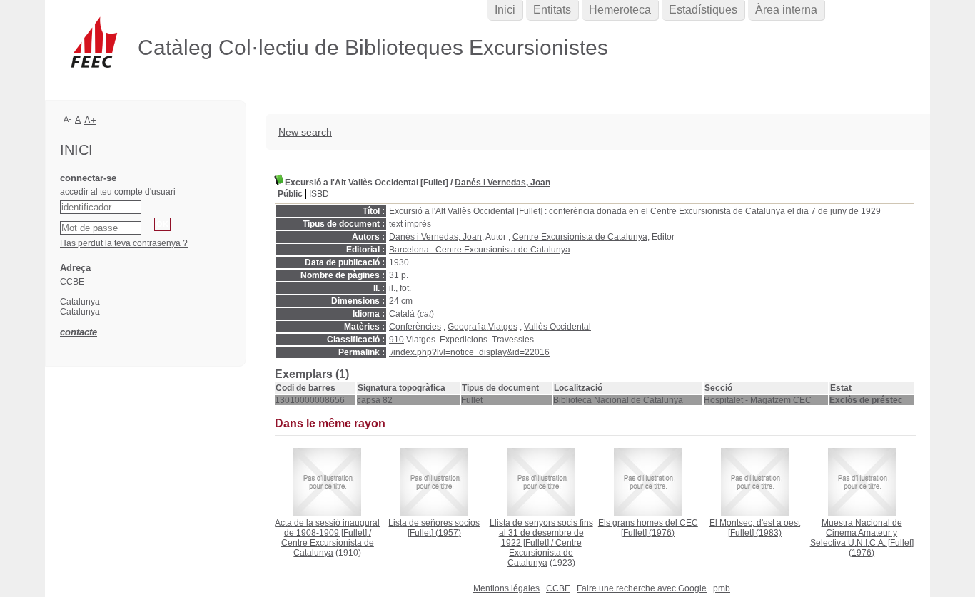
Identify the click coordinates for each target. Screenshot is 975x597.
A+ (90, 120)
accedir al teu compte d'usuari (118, 192)
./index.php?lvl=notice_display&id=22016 (469, 352)
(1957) (434, 528)
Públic (290, 194)
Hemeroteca (620, 10)
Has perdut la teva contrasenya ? (124, 243)
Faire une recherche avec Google (642, 588)
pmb (721, 588)
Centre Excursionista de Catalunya (579, 237)
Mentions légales (506, 588)
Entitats (552, 10)
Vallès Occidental (557, 327)
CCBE (558, 588)
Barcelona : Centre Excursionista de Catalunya (479, 250)
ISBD (319, 194)
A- (67, 119)
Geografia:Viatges (482, 327)
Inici (505, 10)
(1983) (754, 528)
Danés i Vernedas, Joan (502, 183)
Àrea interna (786, 10)
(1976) (648, 528)
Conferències (415, 327)
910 (396, 340)
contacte (78, 332)
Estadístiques (703, 10)
